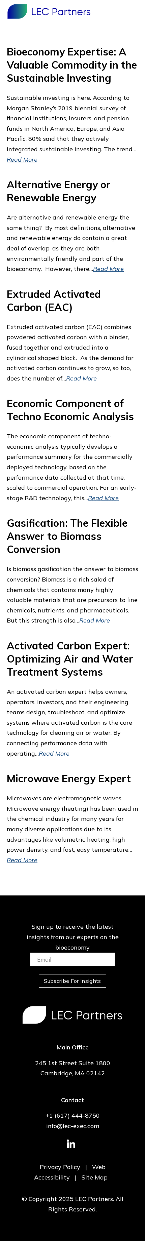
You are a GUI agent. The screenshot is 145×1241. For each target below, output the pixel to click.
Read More (22, 159)
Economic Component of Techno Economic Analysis (70, 410)
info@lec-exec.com (72, 1126)
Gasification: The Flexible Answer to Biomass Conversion (67, 536)
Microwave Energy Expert (69, 778)
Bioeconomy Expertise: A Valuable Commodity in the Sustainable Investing (72, 64)
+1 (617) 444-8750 (73, 1115)
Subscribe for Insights (72, 980)
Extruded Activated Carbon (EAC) (54, 301)
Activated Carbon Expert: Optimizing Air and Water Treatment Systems (70, 658)
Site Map (95, 1177)
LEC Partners (49, 11)
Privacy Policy (60, 1167)
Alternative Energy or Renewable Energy (59, 191)
